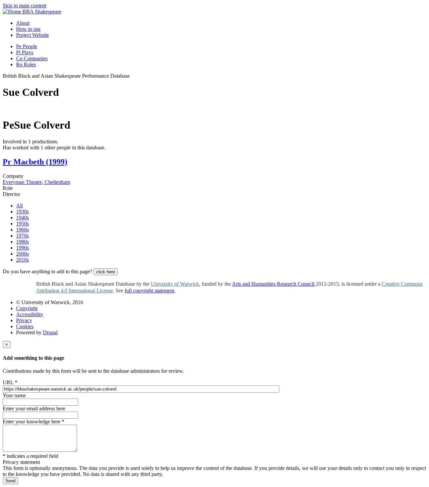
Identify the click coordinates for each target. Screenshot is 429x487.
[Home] (12, 11)
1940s (22, 217)
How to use (28, 29)
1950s (22, 223)
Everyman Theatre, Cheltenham (36, 182)
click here (105, 271)
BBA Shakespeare (41, 11)
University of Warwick (175, 284)
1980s (22, 242)
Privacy (24, 320)
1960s (22, 229)
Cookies (25, 326)
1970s (22, 235)
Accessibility (29, 314)
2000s (22, 254)
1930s (22, 211)
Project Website (32, 35)
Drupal (50, 332)
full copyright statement (149, 290)
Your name (14, 395)
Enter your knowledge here (33, 421)
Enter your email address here (34, 408)
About (22, 23)
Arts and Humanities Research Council (274, 284)
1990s (22, 248)
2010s (22, 260)
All (19, 205)
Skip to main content (24, 5)
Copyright (27, 308)
